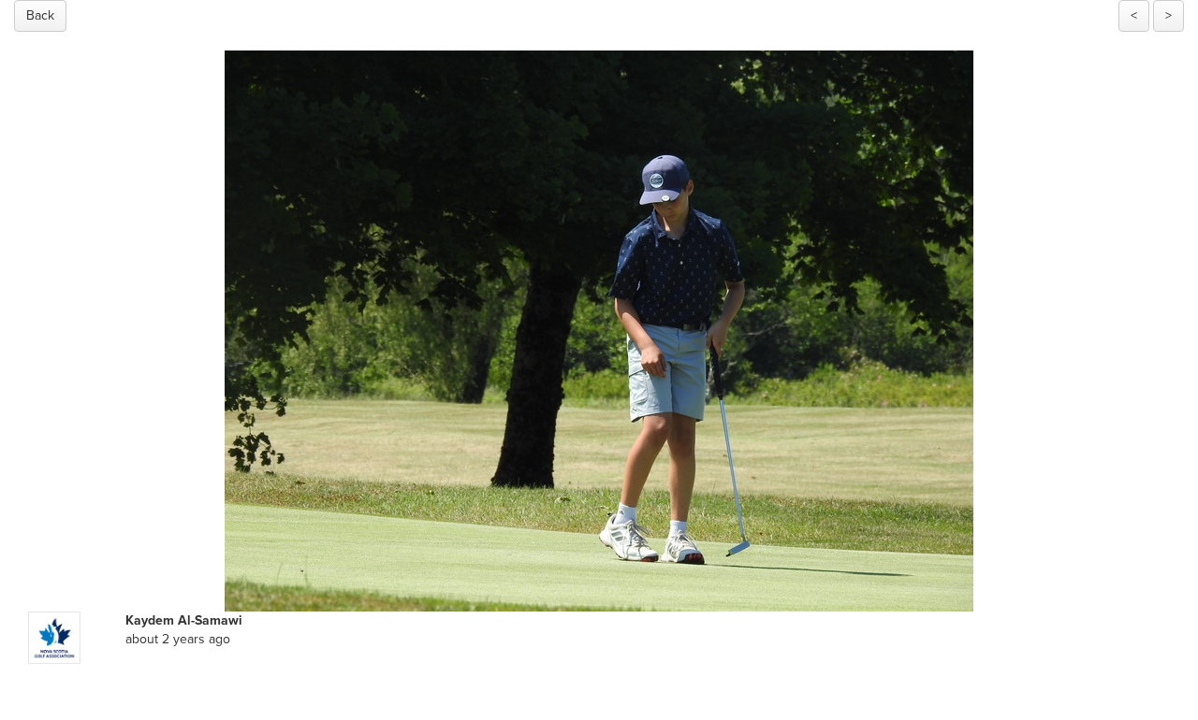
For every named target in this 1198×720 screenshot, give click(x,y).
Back (40, 15)
